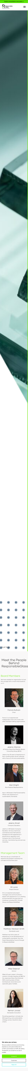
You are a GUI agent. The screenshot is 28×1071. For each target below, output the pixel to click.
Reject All (14, 1064)
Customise (14, 1060)
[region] (14, 1054)
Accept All (14, 1056)
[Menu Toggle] (24, 7)
